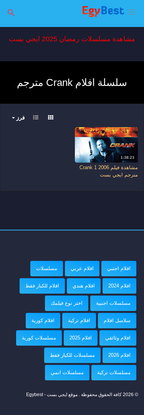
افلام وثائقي (118, 338)
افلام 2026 (119, 355)
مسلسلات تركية (114, 372)
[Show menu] (132, 11)
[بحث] (11, 12)
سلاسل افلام (117, 320)
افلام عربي (82, 268)
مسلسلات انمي (67, 372)
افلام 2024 (119, 286)
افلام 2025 (81, 338)
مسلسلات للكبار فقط (72, 355)
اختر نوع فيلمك (67, 303)
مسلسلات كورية (39, 338)
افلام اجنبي (119, 268)
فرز (20, 117)
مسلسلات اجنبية (113, 303)
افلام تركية (79, 320)
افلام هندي (84, 286)
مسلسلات (46, 268)
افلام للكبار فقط (42, 286)
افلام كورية (43, 320)
